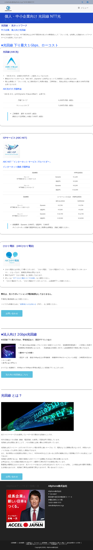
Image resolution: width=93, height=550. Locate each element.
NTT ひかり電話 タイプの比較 (24, 278)
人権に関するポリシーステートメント (37, 544)
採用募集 (44, 543)
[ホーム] (5, 20)
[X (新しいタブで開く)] (82, 2)
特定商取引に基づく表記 (56, 543)
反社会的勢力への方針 (73, 543)
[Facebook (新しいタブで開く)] (86, 2)
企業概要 (13, 543)
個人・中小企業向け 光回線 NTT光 (32, 20)
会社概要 (21, 543)
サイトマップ (63, 544)
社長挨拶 (54, 544)
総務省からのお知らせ (28, 304)
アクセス (36, 543)
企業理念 (29, 543)
